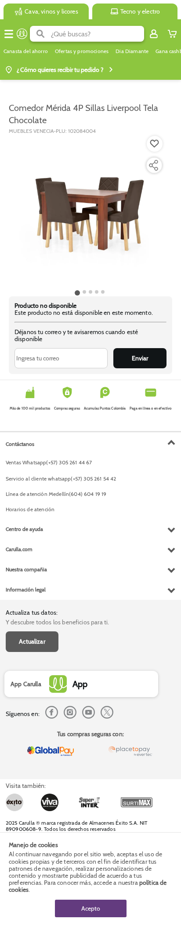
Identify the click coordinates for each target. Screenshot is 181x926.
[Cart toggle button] (172, 34)
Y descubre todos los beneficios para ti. (57, 622)
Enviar (140, 358)
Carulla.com (19, 549)
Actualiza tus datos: (32, 612)
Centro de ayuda (24, 529)
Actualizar (32, 641)
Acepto (90, 908)
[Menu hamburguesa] (9, 33)
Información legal (26, 589)
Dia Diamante (132, 51)
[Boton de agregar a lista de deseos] (154, 144)
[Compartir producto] (153, 165)
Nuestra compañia (26, 569)
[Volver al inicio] (22, 33)
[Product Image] (90, 211)
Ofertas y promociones (82, 51)
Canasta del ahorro (26, 51)
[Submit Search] (40, 34)
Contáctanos (20, 444)
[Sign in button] (154, 34)
